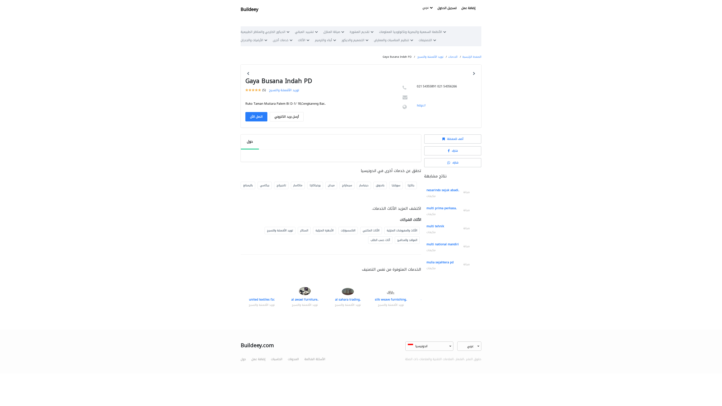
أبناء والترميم (323, 40)
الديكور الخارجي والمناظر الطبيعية (263, 32)
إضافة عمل (468, 8)
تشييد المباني (304, 32)
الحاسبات (276, 359)
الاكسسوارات (348, 230)
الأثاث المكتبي (371, 230)
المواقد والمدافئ (407, 240)
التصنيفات (425, 40)
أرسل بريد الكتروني (287, 117)
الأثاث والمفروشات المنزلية (402, 230)
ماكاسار (297, 185)
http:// (421, 105)
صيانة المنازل (331, 32)
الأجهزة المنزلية (324, 230)
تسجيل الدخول (447, 8)
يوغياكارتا (315, 185)
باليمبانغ (248, 185)
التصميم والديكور (353, 40)
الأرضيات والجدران (252, 40)
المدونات (293, 359)
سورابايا (396, 185)
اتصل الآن (256, 117)
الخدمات (452, 56)
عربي (426, 8)
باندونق (380, 185)
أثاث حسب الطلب (380, 240)
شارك (455, 150)
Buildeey (249, 9)
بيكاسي (264, 185)
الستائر (304, 230)
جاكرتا (411, 185)
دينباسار (364, 185)
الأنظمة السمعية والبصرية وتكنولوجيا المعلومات (410, 32)
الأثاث (301, 40)
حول (243, 359)
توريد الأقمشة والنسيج (430, 56)
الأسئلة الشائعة (314, 359)
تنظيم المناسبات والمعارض (391, 40)
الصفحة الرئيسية (471, 56)
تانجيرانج (281, 185)
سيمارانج (347, 185)
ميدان (331, 185)
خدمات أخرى (280, 40)
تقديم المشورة (359, 32)
